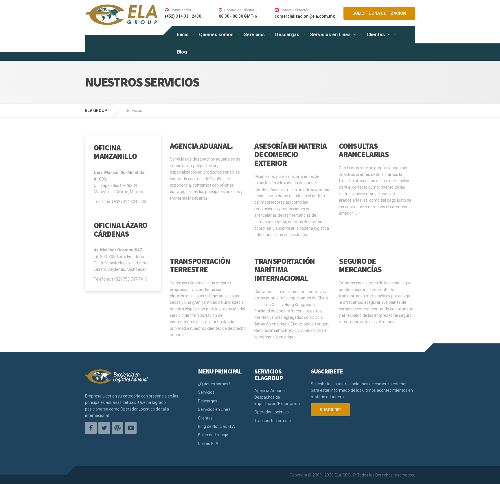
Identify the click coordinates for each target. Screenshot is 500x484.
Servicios (254, 34)
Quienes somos (216, 34)
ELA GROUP (96, 110)
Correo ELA (208, 443)
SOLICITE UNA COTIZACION (379, 13)
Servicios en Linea (330, 34)
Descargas (287, 34)
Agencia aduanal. (201, 146)
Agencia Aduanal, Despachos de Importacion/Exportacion (277, 397)
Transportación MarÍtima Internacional (284, 269)
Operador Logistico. (272, 412)
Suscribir (330, 410)
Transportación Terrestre (200, 265)
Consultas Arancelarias (364, 150)
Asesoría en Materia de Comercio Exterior (290, 154)
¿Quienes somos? (214, 384)
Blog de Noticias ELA (216, 426)
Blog (182, 52)
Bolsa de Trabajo (213, 435)
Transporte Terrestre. (273, 420)
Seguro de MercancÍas (360, 265)
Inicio (183, 34)
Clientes (376, 34)
